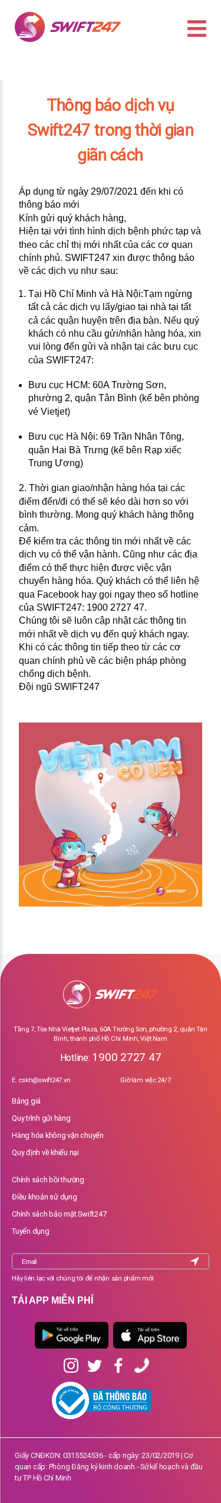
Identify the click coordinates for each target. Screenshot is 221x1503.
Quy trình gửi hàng (41, 1118)
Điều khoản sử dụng (44, 1196)
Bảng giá (26, 1100)
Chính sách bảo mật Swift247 (59, 1214)
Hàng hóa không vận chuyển (58, 1135)
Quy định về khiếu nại (45, 1152)
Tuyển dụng (31, 1231)
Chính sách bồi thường (48, 1179)
